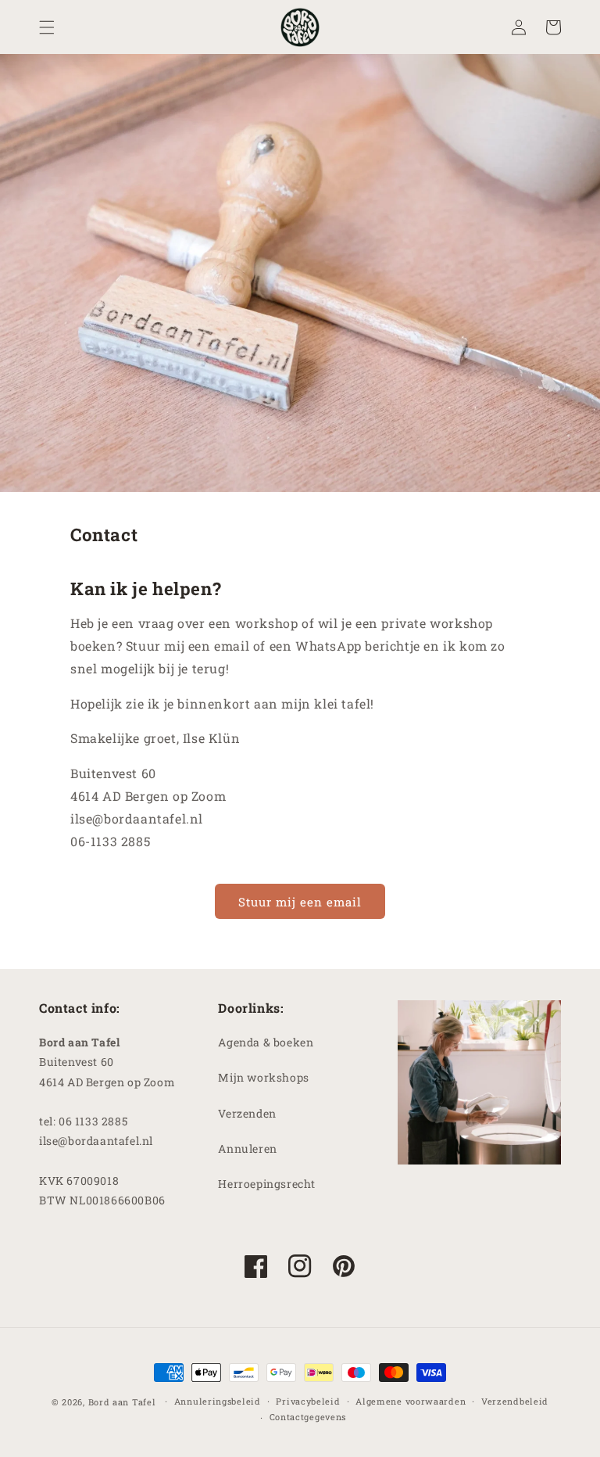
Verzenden (247, 1113)
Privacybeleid (308, 1401)
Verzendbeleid (514, 1401)
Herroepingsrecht (267, 1183)
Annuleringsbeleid (217, 1401)
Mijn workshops (263, 1077)
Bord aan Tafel (122, 1402)
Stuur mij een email (300, 902)
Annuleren (247, 1148)
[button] (47, 27)
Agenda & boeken (265, 1042)
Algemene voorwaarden (410, 1401)
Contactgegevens (308, 1417)
